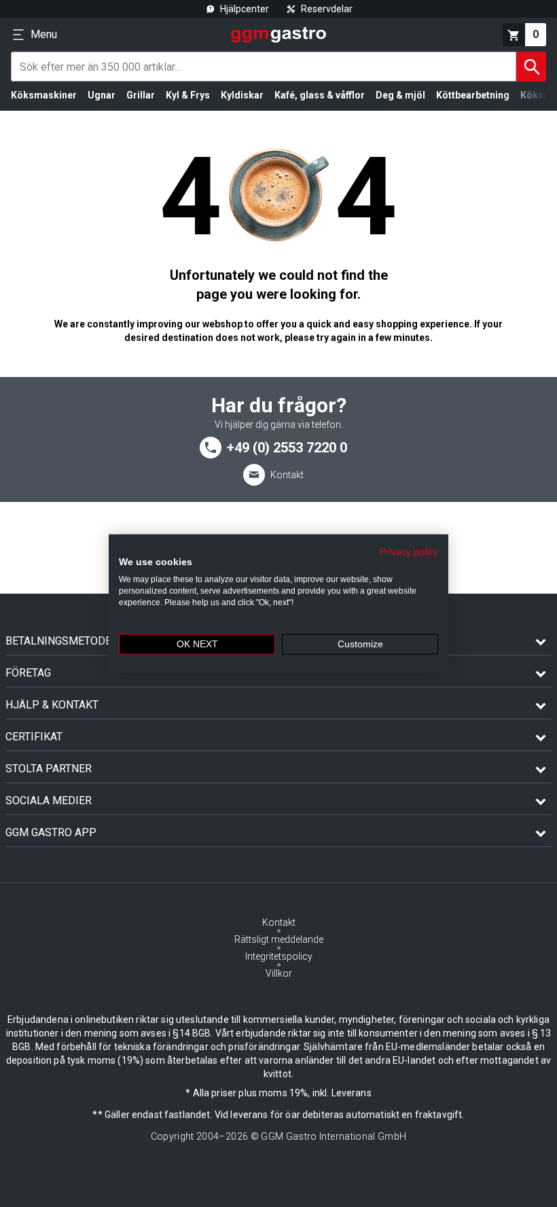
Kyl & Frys (188, 95)
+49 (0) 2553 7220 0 (287, 447)
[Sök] (531, 67)
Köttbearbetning (472, 95)
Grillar (140, 95)
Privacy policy (409, 551)
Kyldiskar (242, 95)
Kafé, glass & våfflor (319, 95)
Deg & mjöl (400, 95)
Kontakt (287, 474)
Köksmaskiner (44, 95)
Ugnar (101, 95)
